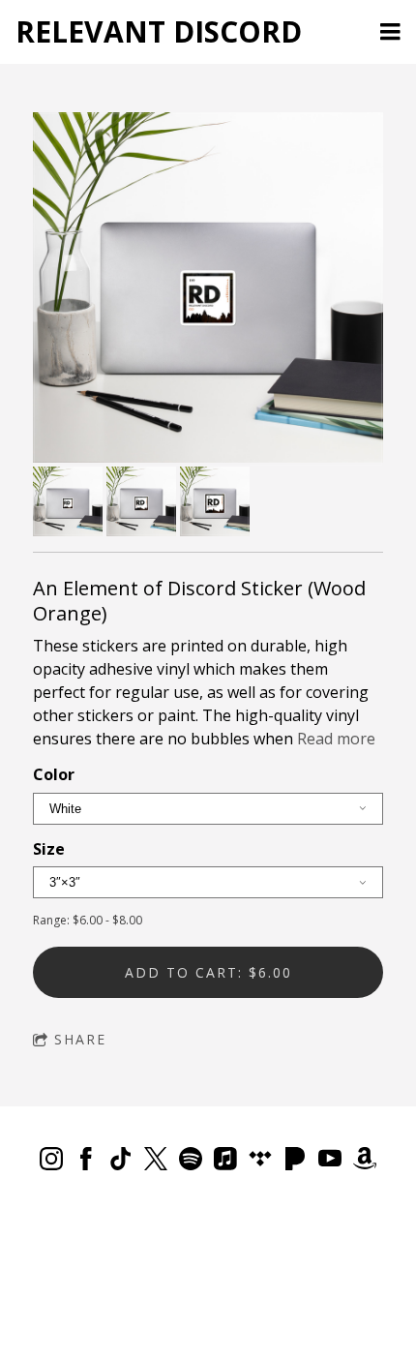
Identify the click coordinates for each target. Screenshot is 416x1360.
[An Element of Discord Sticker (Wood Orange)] (208, 289)
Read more (336, 738)
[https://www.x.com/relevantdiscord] (155, 1161)
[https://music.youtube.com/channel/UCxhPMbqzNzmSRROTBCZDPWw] (330, 1161)
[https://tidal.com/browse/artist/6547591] (260, 1161)
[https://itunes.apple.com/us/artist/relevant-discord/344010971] (225, 1161)
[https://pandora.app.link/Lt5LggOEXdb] (295, 1161)
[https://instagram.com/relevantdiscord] (51, 1161)
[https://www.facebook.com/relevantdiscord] (86, 1161)
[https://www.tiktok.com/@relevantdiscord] (121, 1161)
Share (80, 1039)
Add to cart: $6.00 (208, 972)
